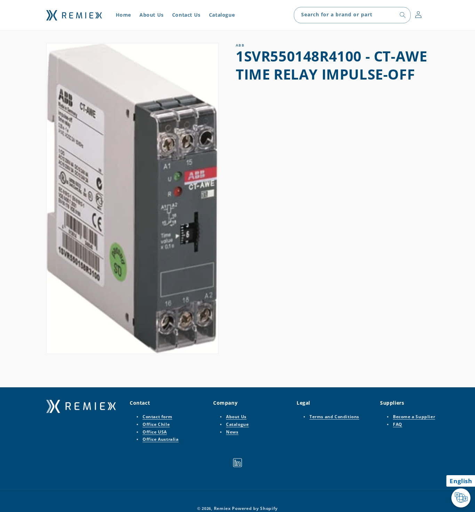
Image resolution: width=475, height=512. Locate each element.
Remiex (222, 508)
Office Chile (156, 424)
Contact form (157, 417)
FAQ (397, 424)
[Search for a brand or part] (402, 15)
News (232, 432)
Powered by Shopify (255, 508)
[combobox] (352, 15)
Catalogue (237, 424)
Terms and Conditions (334, 417)
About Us (236, 417)
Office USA (155, 432)
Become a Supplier (414, 417)
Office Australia (161, 439)
